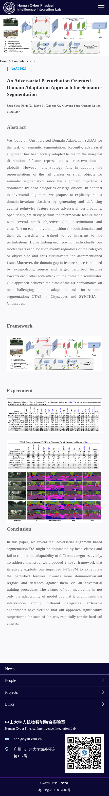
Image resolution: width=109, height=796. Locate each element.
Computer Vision (23, 61)
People (10, 680)
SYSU (65, 783)
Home (4, 61)
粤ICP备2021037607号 (54, 790)
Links (9, 704)
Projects (11, 692)
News (9, 668)
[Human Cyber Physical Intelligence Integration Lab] (32, 8)
